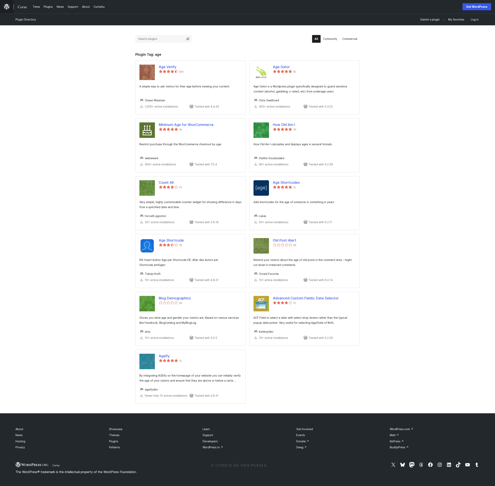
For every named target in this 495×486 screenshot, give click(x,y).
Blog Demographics (175, 298)
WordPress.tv (213, 447)
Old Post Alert (284, 240)
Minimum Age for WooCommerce (186, 125)
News (19, 435)
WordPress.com (401, 429)
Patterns (114, 447)
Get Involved (304, 429)
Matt (394, 435)
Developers (210, 441)
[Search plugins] (188, 39)
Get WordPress (476, 6)
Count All (166, 182)
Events (300, 435)
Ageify (164, 356)
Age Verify (167, 67)
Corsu (56, 465)
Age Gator (281, 67)
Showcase (115, 429)
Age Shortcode (171, 240)
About (19, 429)
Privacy (20, 447)
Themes (114, 435)
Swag (301, 447)
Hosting (20, 441)
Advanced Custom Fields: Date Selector (306, 298)
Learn (206, 429)
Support (208, 435)
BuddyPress (399, 447)
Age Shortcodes (286, 182)
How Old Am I (284, 125)
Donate (302, 441)
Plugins (113, 441)
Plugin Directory (25, 19)
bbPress (397, 441)
